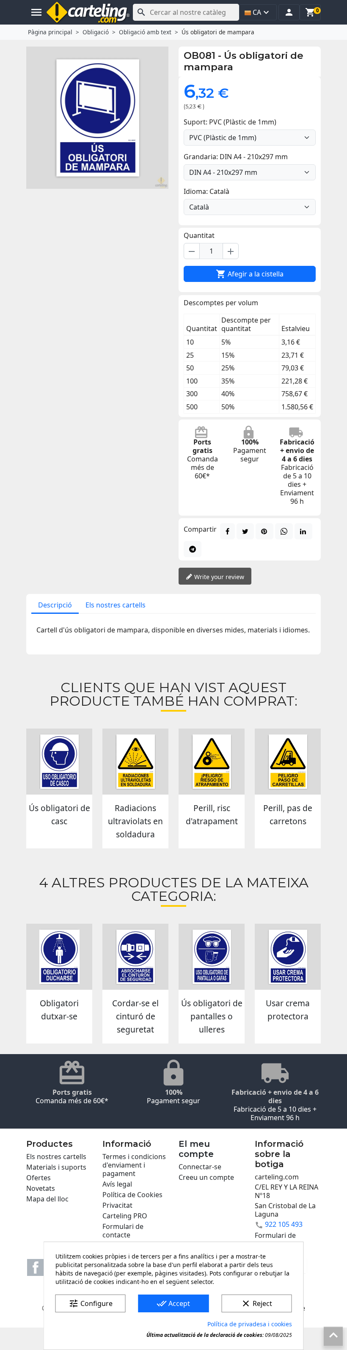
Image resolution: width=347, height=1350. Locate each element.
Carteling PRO (124, 1215)
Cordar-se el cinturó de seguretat (135, 1016)
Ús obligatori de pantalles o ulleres (211, 1016)
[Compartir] (227, 531)
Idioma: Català (206, 191)
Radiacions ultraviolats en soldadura (135, 821)
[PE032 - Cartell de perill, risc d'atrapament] (212, 762)
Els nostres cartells (115, 605)
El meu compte (196, 1149)
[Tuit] (245, 531)
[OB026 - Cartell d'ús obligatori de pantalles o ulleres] (212, 957)
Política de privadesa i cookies (249, 1324)
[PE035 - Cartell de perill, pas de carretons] (288, 762)
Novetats (40, 1188)
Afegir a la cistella (250, 274)
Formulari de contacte (122, 1231)
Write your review (218, 577)
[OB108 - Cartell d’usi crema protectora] (288, 957)
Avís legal (117, 1184)
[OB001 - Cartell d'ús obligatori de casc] (59, 762)
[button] (289, 12)
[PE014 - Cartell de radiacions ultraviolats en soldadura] (135, 762)
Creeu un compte (206, 1177)
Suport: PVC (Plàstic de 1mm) (230, 122)
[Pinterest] (264, 531)
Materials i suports (56, 1167)
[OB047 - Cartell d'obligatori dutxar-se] (59, 957)
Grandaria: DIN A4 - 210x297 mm (236, 156)
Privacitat (117, 1205)
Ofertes (38, 1177)
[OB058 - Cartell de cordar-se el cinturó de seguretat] (135, 957)
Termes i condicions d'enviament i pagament (134, 1165)
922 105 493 (284, 1224)
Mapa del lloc (47, 1199)
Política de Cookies (132, 1194)
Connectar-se (200, 1166)
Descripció (55, 605)
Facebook (35, 1267)
